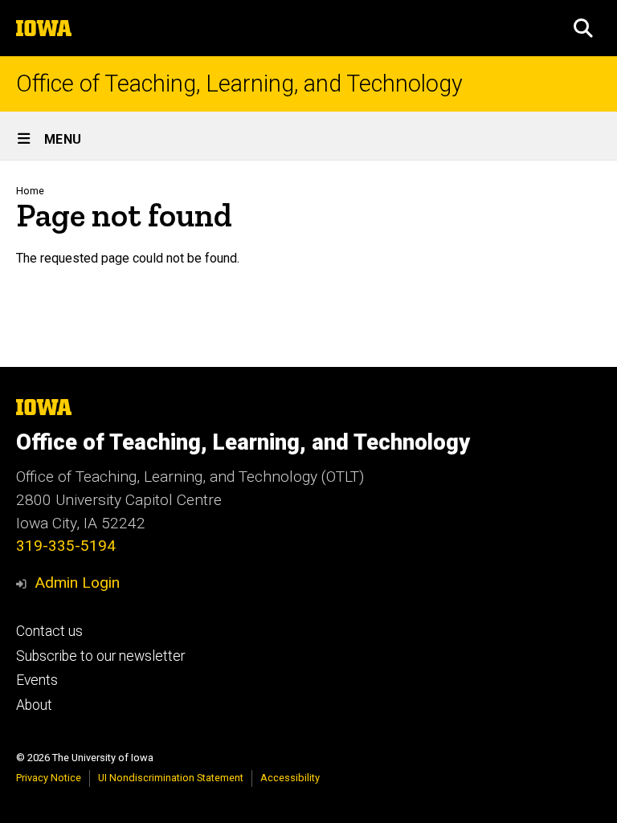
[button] (583, 28)
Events (37, 680)
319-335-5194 (66, 545)
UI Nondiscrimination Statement (170, 778)
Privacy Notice (48, 778)
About (34, 705)
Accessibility (290, 778)
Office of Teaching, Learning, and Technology (239, 84)
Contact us (49, 631)
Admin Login (77, 582)
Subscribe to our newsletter (100, 656)
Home (30, 191)
